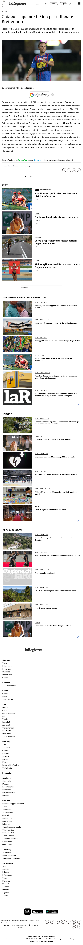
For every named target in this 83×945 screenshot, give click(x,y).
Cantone (6, 660)
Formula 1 (6, 722)
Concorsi (5, 884)
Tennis (5, 719)
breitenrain (6, 166)
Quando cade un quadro (11, 827)
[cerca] (37, 3)
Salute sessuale (8, 833)
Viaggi (4, 806)
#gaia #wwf (7, 852)
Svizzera (6, 683)
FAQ (37, 920)
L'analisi (5, 784)
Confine (5, 694)
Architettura (7, 818)
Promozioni (6, 881)
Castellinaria (7, 768)
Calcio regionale (8, 713)
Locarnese (6, 669)
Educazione (7, 842)
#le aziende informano (11, 858)
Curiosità (5, 815)
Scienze (5, 756)
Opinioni (6, 778)
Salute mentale (8, 830)
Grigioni (5, 678)
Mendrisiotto (7, 675)
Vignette (5, 893)
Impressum (24, 920)
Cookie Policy (22, 925)
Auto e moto (7, 821)
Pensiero (5, 753)
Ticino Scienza (8, 836)
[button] (47, 922)
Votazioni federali (9, 685)
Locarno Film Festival (10, 765)
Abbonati (54, 4)
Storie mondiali (8, 728)
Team (4, 878)
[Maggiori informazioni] (52, 95)
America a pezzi (8, 699)
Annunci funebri (14, 923)
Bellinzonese (7, 666)
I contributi (6, 790)
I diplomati (6, 824)
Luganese (6, 672)
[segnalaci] (46, 3)
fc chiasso (14, 166)
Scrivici (5, 895)
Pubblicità (4, 923)
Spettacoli (6, 747)
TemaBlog (6, 849)
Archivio (5, 869)
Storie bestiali (7, 812)
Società (5, 759)
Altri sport (6, 725)
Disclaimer (15, 920)
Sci (3, 716)
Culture (5, 742)
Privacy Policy (10, 925)
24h (4, 866)
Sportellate (6, 731)
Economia (6, 773)
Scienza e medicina (10, 839)
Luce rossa (6, 734)
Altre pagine (7, 863)
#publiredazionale (9, 855)
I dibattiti (5, 796)
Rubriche (6, 801)
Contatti (31, 920)
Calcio (4, 710)
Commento (6, 781)
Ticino (4, 663)
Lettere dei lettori (8, 793)
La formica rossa (8, 787)
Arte (4, 745)
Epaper (63, 4)
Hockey (5, 707)
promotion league (25, 166)
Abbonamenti (5, 920)
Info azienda (7, 875)
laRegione (29, 88)
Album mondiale (8, 736)
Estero (5, 691)
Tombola (5, 887)
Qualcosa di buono (9, 844)
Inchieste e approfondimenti (13, 803)
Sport (5, 704)
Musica (5, 762)
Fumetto (5, 890)
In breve (5, 872)
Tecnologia (6, 809)
